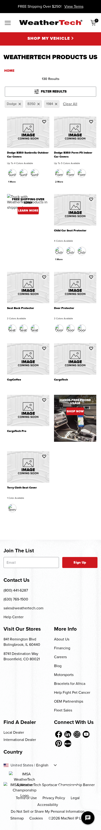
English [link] (42, 765)
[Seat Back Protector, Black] (12, 328)
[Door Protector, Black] (59, 328)
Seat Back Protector (20, 308)
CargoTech (61, 380)
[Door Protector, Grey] (82, 328)
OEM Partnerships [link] (68, 701)
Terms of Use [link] (26, 798)
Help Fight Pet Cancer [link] (72, 692)
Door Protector (64, 308)
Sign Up (80, 562)
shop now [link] (75, 411)
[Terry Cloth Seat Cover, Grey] (12, 508)
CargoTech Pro (16, 431)
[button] (44, 121)
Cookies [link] (36, 818)
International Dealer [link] (20, 739)
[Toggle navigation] (8, 23)
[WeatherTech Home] (50, 22)
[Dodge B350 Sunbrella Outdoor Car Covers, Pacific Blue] (23, 173)
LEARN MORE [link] (28, 210)
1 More (12, 181)
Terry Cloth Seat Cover (22, 488)
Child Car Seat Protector (70, 231)
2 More (59, 181)
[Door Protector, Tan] (70, 328)
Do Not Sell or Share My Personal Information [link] (48, 811)
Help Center (13, 617)
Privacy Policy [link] (54, 798)
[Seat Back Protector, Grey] (35, 328)
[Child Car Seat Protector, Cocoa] (70, 251)
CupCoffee (14, 380)
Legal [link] (75, 798)
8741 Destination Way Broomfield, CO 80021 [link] (22, 656)
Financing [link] (62, 648)
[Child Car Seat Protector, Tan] (82, 251)
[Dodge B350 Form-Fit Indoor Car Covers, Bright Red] (82, 173)
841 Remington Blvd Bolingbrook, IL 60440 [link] (22, 641)
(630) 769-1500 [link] (16, 599)
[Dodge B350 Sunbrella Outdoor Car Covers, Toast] (35, 173)
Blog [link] (58, 665)
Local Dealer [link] (14, 732)
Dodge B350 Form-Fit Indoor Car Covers (73, 155)
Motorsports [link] (64, 674)
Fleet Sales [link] (63, 710)
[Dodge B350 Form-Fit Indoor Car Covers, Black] (59, 173)
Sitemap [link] (17, 818)
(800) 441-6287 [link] (16, 590)
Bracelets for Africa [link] (69, 683)
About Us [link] (61, 639)
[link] (58, 734)
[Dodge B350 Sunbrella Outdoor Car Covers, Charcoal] (12, 173)
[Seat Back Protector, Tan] (23, 328)
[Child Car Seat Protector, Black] (59, 251)
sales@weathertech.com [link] (23, 608)
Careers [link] (60, 657)
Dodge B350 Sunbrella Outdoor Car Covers (28, 155)
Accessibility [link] (47, 804)
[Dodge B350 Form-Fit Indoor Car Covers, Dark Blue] (70, 173)
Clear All (70, 104)
